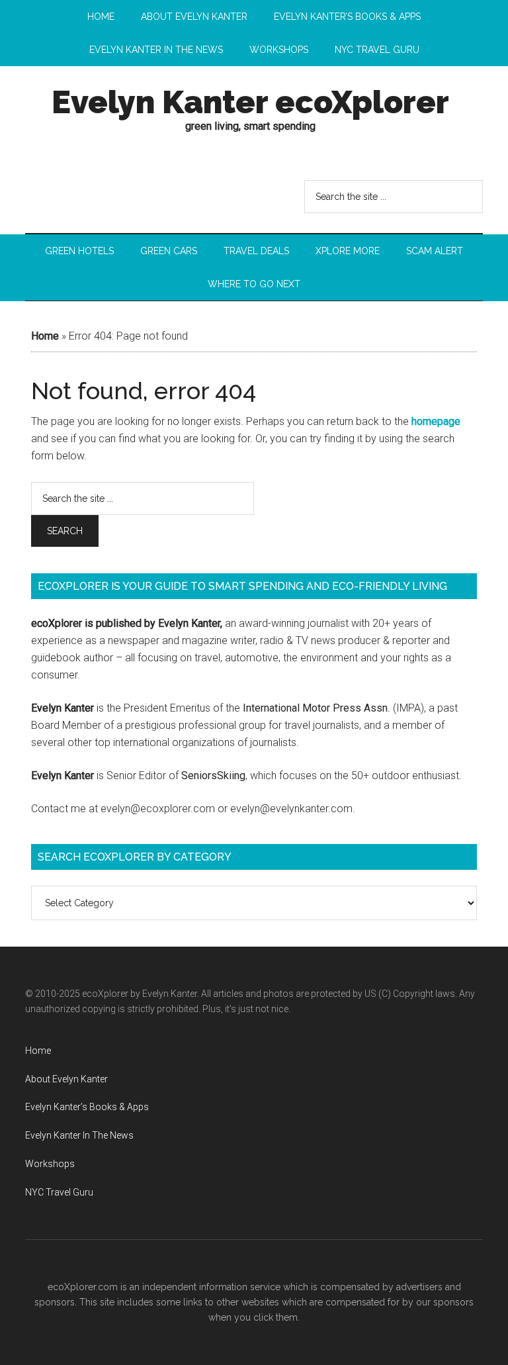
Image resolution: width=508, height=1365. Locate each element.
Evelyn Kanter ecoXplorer (250, 101)
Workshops (50, 1163)
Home (45, 336)
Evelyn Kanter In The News (79, 1135)
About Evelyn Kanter (66, 1079)
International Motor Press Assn (315, 708)
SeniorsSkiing (213, 775)
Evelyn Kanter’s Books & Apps (87, 1107)
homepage (435, 421)
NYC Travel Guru (59, 1192)
